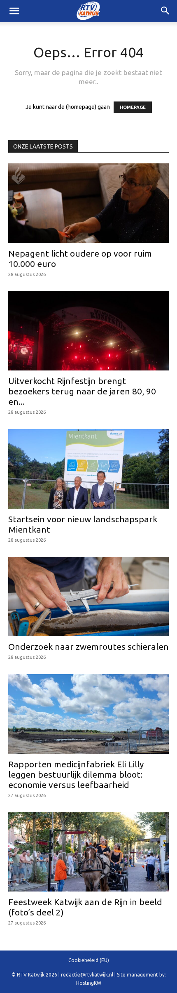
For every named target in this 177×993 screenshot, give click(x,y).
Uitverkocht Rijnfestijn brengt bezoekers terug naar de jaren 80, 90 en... (82, 391)
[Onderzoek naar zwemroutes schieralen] (88, 597)
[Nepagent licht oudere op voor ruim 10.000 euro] (88, 203)
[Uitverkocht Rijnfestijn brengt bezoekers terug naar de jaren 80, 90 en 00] (88, 331)
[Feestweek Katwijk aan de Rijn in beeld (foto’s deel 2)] (88, 852)
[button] (165, 11)
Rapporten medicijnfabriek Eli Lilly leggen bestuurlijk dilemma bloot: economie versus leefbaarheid (76, 774)
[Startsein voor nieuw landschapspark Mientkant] (88, 469)
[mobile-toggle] (14, 11)
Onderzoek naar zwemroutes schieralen (88, 646)
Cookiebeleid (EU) (88, 960)
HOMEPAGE (133, 107)
